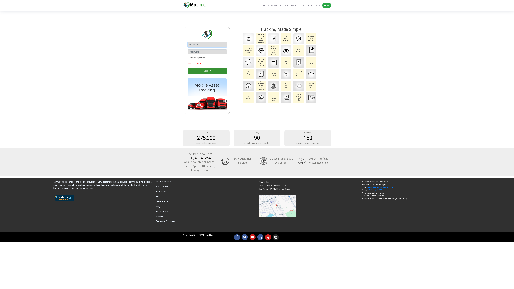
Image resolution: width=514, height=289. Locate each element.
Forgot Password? (194, 63)
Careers (159, 216)
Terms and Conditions (165, 221)
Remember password (198, 58)
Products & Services (269, 5)
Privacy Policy (162, 211)
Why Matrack (290, 5)
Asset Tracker (162, 187)
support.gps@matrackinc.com (380, 187)
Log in (207, 70)
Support (306, 5)
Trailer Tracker (162, 201)
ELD (157, 196)
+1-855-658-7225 (375, 190)
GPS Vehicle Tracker (164, 182)
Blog (318, 5)
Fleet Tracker (161, 192)
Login (326, 5)
